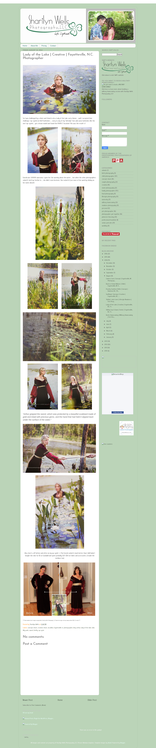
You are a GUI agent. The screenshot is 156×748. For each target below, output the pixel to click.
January (109, 337)
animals (104, 170)
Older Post (92, 700)
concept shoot (32, 628)
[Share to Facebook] (62, 624)
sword (31, 630)
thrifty (36, 630)
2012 (106, 344)
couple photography (108, 182)
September (110, 273)
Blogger (122, 743)
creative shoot (42, 628)
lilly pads (26, 630)
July (107, 321)
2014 (106, 260)
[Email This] (56, 624)
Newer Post (28, 700)
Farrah (25, 178)
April (108, 327)
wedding (104, 226)
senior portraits (107, 223)
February (109, 334)
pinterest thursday (108, 217)
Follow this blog (117, 412)
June (108, 324)
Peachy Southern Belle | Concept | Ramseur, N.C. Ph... (117, 290)
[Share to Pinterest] (65, 624)
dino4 (109, 743)
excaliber (50, 628)
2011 (105, 348)
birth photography (108, 173)
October (109, 269)
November (109, 266)
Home (25, 46)
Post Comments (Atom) (39, 705)
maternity (105, 199)
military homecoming (108, 202)
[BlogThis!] (58, 624)
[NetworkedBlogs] (118, 374)
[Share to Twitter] (60, 624)
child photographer (108, 176)
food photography (108, 194)
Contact (53, 46)
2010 (106, 351)
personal (104, 208)
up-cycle (41, 630)
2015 (106, 257)
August (108, 276)
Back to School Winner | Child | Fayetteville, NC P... (115, 285)
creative (104, 185)
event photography (108, 188)
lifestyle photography (109, 197)
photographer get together (111, 214)
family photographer (108, 191)
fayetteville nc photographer (63, 628)
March (108, 331)
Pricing (44, 46)
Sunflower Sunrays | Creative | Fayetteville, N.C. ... (115, 295)
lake (93, 628)
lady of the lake (86, 628)
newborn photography (109, 205)
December (109, 263)
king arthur (76, 628)
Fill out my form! (28, 713)
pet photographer (107, 211)
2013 (106, 341)
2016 (106, 254)
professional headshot (109, 220)
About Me (34, 46)
